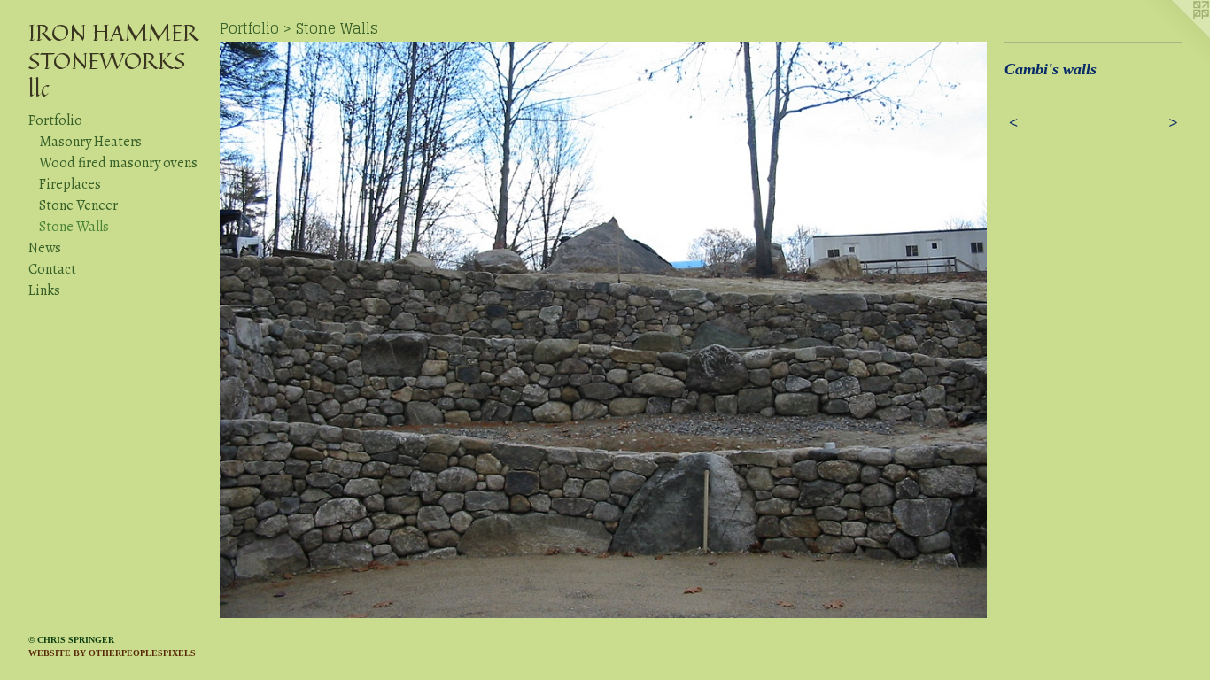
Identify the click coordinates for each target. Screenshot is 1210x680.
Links (44, 290)
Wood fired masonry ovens (118, 163)
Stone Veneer (78, 205)
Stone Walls (74, 226)
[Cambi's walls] (603, 330)
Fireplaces (70, 184)
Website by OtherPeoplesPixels (112, 653)
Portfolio (55, 120)
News (44, 248)
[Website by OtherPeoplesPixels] (1174, 35)
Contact (52, 269)
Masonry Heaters (90, 141)
